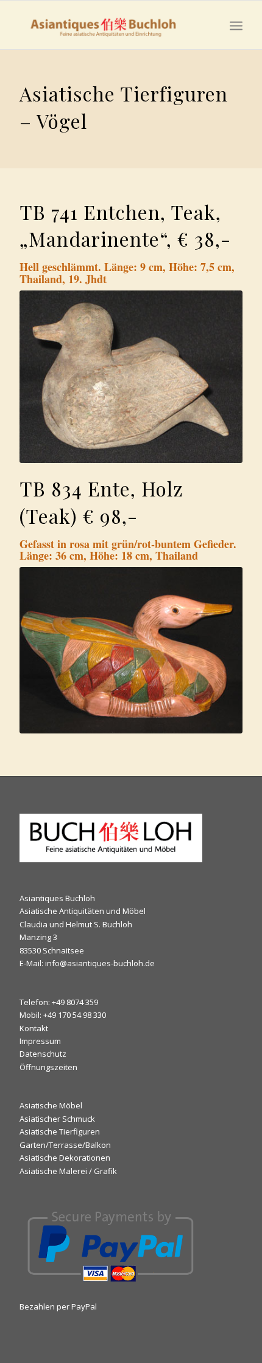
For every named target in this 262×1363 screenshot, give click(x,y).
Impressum (40, 1040)
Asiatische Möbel (50, 1105)
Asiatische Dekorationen (64, 1157)
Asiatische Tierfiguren (59, 1131)
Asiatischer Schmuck (57, 1118)
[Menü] (236, 24)
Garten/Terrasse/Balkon (65, 1144)
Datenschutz (42, 1053)
